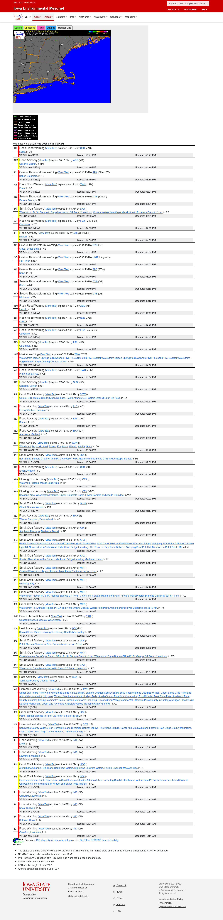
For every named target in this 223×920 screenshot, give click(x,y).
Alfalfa (81, 446)
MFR (82, 652)
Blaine (52, 446)
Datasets (60, 17)
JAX (95, 172)
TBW (77, 354)
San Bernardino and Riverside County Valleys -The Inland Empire (84, 728)
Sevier (33, 385)
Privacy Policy (165, 902)
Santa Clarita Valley (30, 632)
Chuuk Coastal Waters (31, 507)
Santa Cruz (32, 373)
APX (82, 540)
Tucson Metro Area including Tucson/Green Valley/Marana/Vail (99, 700)
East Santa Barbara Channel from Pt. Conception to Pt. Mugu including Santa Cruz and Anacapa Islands (75, 458)
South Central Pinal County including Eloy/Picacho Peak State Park (134, 696)
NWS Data (99, 17)
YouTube (120, 904)
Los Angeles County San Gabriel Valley (63, 632)
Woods (73, 446)
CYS (95, 196)
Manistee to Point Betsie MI (166, 547)
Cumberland (46, 519)
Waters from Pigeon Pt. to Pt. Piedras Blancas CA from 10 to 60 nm (55, 595)
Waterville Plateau (29, 482)
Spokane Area (27, 495)
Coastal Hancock (28, 620)
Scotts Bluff (33, 248)
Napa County (26, 731)
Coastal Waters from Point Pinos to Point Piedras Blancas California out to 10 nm (135, 595)
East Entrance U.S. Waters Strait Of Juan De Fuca (93, 398)
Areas (47, 17)
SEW (83, 394)
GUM (83, 503)
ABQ (75, 160)
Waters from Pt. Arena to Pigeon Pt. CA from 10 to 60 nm (49, 607)
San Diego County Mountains (175, 728)
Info (72, 17)
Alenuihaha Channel (30, 768)
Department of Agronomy (35, 897)
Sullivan (30, 808)
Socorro (23, 163)
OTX (84, 479)
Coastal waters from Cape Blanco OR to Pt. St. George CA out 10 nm (56, 656)
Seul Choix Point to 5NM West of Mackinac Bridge (124, 543)
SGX (74, 677)
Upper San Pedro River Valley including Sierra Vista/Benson (51, 692)
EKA (82, 208)
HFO (82, 764)
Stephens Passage (29, 531)
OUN (75, 442)
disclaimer (190, 9)
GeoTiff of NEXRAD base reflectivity (99, 840)
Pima (22, 188)
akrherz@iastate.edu (78, 896)
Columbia (32, 176)
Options (51, 27)
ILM (75, 342)
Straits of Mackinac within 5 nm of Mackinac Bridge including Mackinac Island (60, 559)
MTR (82, 567)
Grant (89, 446)
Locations (30, 27)
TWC (83, 184)
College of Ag (29, 894)
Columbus (24, 345)
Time (41, 27)
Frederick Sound (50, 531)
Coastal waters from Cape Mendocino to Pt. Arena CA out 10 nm (127, 212)
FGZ (82, 220)
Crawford (24, 795)
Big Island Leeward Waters (88, 768)
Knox (22, 743)
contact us (173, 9)
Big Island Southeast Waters (58, 768)
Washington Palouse (47, 495)
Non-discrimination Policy (171, 899)
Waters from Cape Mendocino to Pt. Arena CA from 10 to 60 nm (53, 668)
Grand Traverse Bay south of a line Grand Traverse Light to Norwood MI (57, 543)
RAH (75, 430)
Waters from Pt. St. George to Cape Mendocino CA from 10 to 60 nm (55, 212)
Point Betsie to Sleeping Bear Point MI (130, 547)
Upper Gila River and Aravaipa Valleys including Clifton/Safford (76, 703)
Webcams (130, 17)
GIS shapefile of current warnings (54, 840)
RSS (118, 910)
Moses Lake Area (49, 482)
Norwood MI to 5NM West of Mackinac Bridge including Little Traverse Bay (69, 547)
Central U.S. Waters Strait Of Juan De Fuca (42, 398)
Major (35, 446)
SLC (82, 148)
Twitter (119, 891)
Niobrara (24, 297)
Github (119, 898)
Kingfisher (62, 446)
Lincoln (23, 309)
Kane (22, 151)
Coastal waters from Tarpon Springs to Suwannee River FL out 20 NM (130, 358)
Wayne (31, 470)
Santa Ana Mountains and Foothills (139, 728)
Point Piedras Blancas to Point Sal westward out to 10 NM (50, 644)
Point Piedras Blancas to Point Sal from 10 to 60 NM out (49, 715)
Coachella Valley (74, 731)
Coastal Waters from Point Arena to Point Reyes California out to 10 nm (119, 607)
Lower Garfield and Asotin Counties (104, 495)
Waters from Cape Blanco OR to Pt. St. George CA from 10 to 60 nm (130, 656)
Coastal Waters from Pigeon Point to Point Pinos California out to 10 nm (57, 571)
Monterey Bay (26, 583)
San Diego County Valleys (33, 728)
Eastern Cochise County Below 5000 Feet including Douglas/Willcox (122, 692)
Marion (23, 236)
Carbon (31, 410)
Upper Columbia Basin (71, 495)
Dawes (23, 200)
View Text (51, 148)
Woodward (25, 446)
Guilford (35, 434)
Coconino (24, 224)
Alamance (24, 434)
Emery (22, 410)
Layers (18, 27)
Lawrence (24, 755)
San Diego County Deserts (49, 731)
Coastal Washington (50, 620)
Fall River (24, 260)
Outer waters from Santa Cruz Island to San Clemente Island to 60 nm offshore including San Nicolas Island (77, 780)
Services (115, 17)
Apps (37, 17)
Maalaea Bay (130, 768)
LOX (82, 455)
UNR (95, 257)
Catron (32, 163)
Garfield (43, 446)
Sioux (31, 200)
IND (75, 740)
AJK (82, 527)
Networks (84, 17)
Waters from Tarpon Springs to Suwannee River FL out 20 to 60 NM (55, 358)
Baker (22, 176)
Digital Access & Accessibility (172, 906)
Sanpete (23, 385)
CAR (88, 616)
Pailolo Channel (113, 768)
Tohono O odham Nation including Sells (75, 696)
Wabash (35, 755)
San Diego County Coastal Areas (37, 680)
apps (204, 9)
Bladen (23, 422)
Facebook (121, 885)
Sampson (33, 519)
